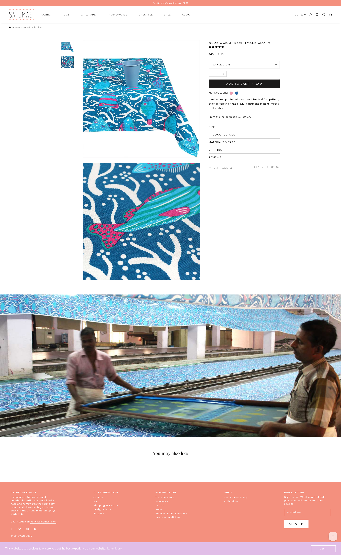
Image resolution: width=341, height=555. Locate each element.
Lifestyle (146, 14)
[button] (216, 47)
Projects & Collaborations (171, 513)
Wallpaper (89, 14)
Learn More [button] (114, 548)
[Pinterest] (277, 167)
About (187, 14)
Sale (167, 14)
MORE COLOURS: (218, 92)
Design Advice (102, 509)
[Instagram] (27, 529)
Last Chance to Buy (236, 497)
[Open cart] (330, 15)
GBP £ (298, 14)
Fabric (45, 14)
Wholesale (161, 501)
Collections (231, 501)
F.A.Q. (96, 501)
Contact (98, 497)
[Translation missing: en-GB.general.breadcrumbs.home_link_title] (10, 27)
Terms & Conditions (167, 517)
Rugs (66, 14)
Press (158, 509)
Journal (159, 505)
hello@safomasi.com (43, 521)
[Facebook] (267, 167)
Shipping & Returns (106, 505)
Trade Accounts (164, 497)
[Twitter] (272, 167)
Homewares (118, 14)
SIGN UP (296, 524)
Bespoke (98, 513)
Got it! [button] (323, 548)
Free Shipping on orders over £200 (170, 3)
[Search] (317, 15)
